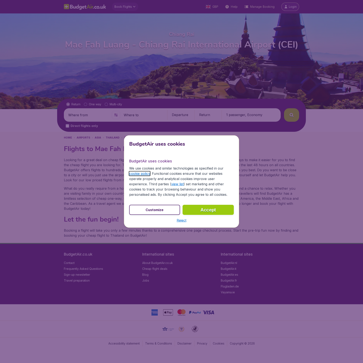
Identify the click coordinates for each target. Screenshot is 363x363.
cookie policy (139, 173)
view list (177, 184)
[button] (181, 220)
